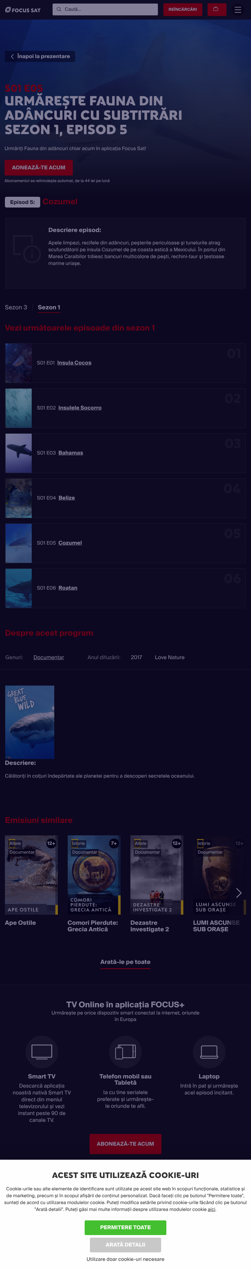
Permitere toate (125, 1227)
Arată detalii (125, 1244)
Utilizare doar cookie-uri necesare (125, 1259)
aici (211, 1210)
